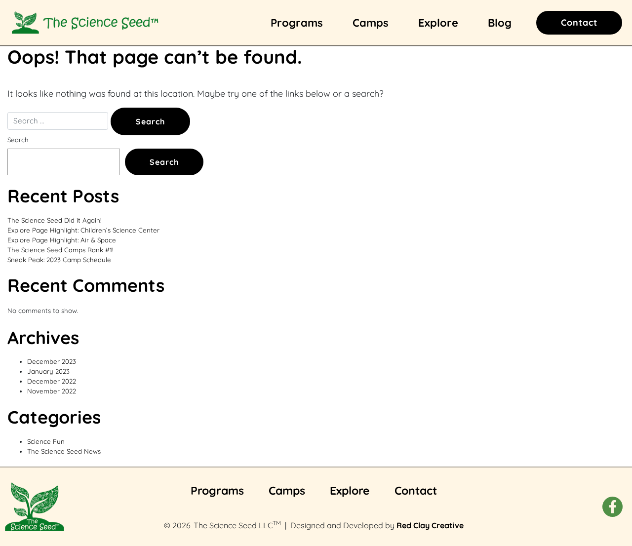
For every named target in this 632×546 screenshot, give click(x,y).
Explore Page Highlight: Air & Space (61, 240)
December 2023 (51, 361)
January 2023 (48, 371)
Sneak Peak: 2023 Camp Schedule (59, 260)
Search (18, 140)
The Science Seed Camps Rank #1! (60, 250)
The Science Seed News (64, 451)
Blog (500, 23)
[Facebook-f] (612, 507)
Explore (438, 23)
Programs (297, 23)
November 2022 (51, 391)
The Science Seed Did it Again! (54, 220)
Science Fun (46, 441)
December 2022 (51, 381)
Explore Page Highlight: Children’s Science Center (83, 230)
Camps (371, 23)
